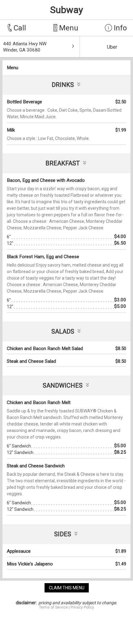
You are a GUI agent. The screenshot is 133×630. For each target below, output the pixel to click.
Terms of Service (53, 607)
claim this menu (66, 587)
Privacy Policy (82, 607)
